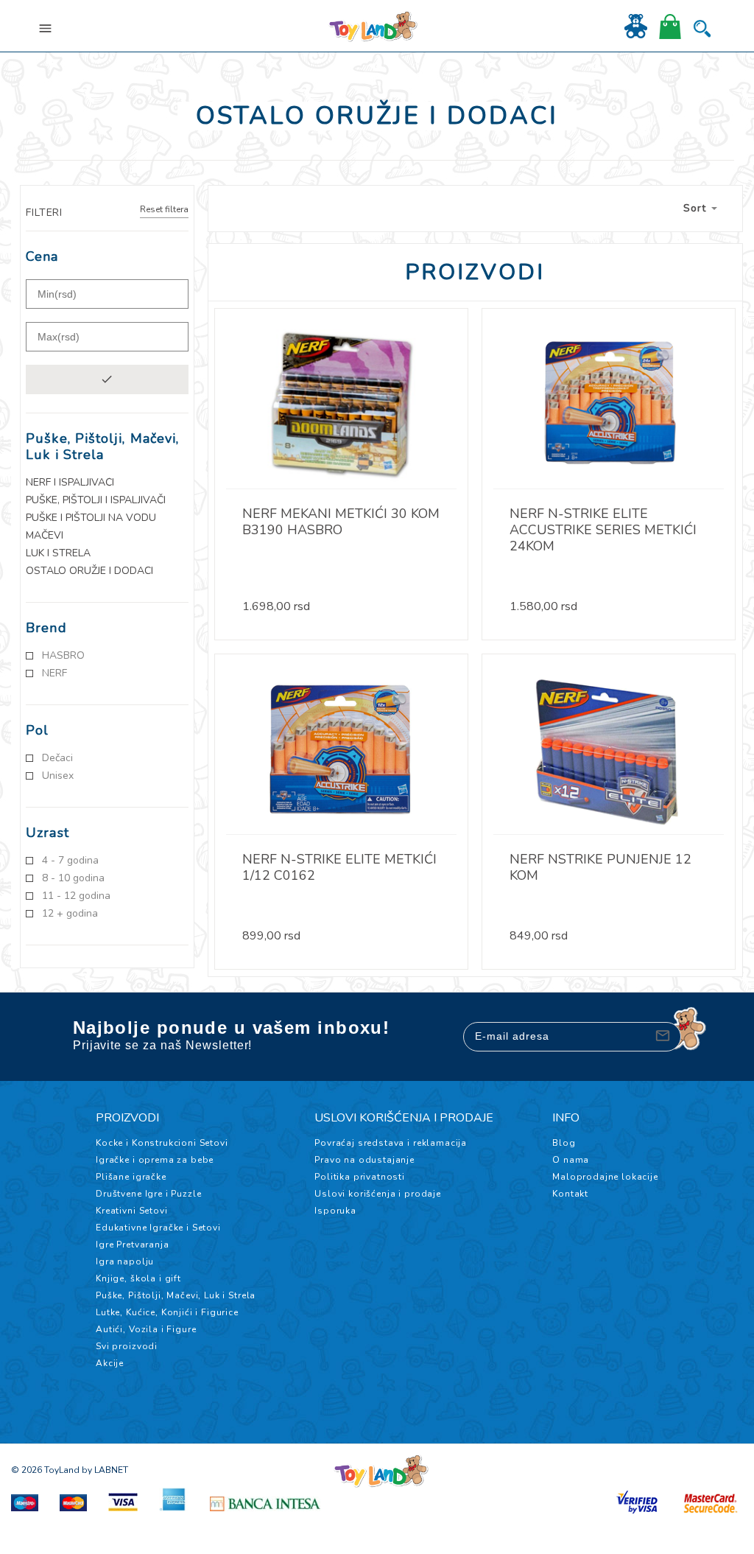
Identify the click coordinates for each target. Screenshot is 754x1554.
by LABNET (105, 1470)
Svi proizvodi (127, 1346)
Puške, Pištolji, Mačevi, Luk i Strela (176, 1295)
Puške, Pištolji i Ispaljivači (96, 500)
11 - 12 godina (76, 896)
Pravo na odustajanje (364, 1160)
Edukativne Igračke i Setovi (158, 1227)
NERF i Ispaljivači (70, 482)
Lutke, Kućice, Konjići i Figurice (167, 1312)
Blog (563, 1143)
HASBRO (63, 656)
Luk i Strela (58, 553)
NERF (54, 673)
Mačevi (44, 536)
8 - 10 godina (73, 878)
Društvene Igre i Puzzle (148, 1194)
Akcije (110, 1363)
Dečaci (57, 758)
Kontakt (570, 1194)
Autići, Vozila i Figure (146, 1329)
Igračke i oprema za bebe (155, 1160)
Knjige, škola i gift (138, 1278)
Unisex (58, 776)
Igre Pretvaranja (132, 1244)
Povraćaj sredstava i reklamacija (390, 1143)
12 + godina (70, 914)
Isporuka (335, 1211)
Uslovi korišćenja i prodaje (377, 1194)
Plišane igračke (131, 1177)
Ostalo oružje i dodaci (89, 571)
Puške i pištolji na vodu (91, 518)
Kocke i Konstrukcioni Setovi (162, 1143)
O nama (570, 1160)
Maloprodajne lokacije (605, 1177)
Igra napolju (125, 1261)
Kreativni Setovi (131, 1211)
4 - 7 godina (70, 860)
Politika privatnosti (359, 1177)
